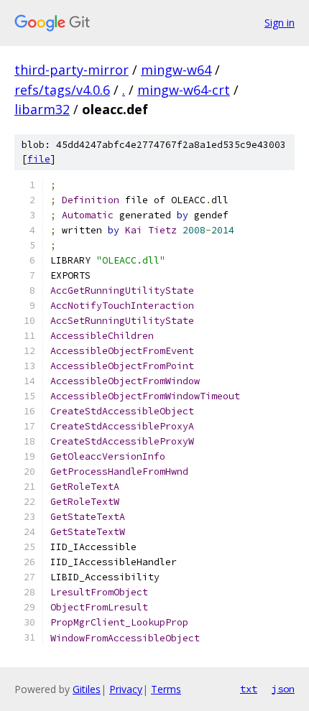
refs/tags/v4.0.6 (62, 89)
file (38, 159)
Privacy (125, 689)
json (283, 688)
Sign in (279, 22)
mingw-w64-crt (183, 89)
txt (248, 688)
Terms (166, 689)
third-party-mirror (71, 69)
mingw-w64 (176, 69)
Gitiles (87, 689)
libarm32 (42, 109)
